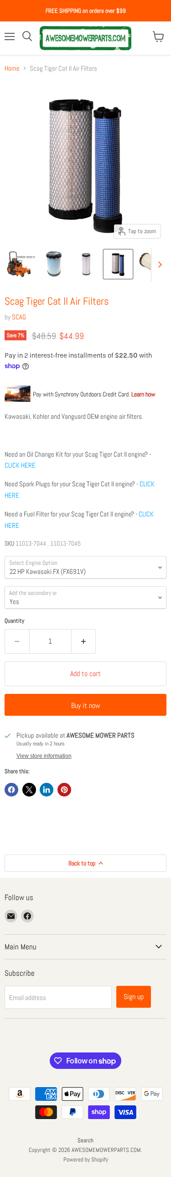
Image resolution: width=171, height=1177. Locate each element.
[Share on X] (29, 790)
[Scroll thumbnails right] (158, 265)
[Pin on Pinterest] (64, 790)
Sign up (134, 996)
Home (12, 68)
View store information (44, 756)
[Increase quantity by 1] (84, 641)
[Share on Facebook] (11, 790)
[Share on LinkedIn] (46, 790)
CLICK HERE (20, 465)
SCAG (19, 316)
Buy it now (85, 705)
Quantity (14, 620)
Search (85, 1140)
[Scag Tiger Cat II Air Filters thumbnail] (21, 264)
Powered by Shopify (85, 1159)
